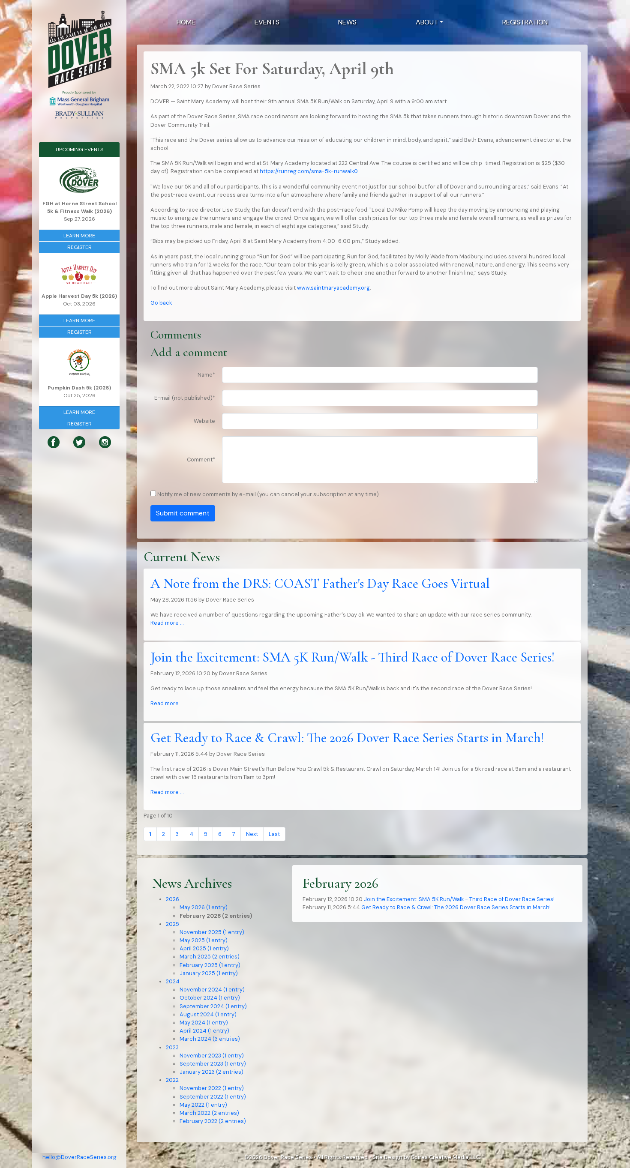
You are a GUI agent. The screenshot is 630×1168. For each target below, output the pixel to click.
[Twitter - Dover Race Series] (79, 441)
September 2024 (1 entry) (213, 1006)
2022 (172, 1080)
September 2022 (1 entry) (213, 1096)
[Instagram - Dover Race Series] (105, 441)
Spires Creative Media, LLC (445, 1157)
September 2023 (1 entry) (213, 1063)
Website (204, 421)
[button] (429, 22)
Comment (201, 459)
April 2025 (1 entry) (204, 948)
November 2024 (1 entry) (212, 989)
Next (252, 834)
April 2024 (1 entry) (204, 1030)
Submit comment (183, 513)
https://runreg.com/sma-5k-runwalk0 (308, 171)
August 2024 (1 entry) (208, 1014)
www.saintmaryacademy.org (333, 287)
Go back (161, 302)
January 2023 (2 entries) (211, 1071)
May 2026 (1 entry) (204, 907)
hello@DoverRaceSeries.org (79, 1157)
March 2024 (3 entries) (210, 1038)
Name (206, 374)
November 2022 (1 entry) (212, 1088)
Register (79, 247)
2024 (173, 981)
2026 (172, 899)
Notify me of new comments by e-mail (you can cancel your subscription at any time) (268, 494)
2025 (172, 924)
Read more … (166, 622)
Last (274, 834)
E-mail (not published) (184, 397)
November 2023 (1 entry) (212, 1055)
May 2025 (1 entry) (204, 940)
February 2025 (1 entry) (210, 965)
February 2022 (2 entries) (213, 1121)
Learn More (79, 235)
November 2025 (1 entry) (212, 932)
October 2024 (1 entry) (210, 997)
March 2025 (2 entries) (210, 956)
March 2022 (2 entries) (209, 1113)
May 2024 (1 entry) (204, 1022)
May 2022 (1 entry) (203, 1104)
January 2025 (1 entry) (209, 973)
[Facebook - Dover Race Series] (54, 441)
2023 (172, 1047)
